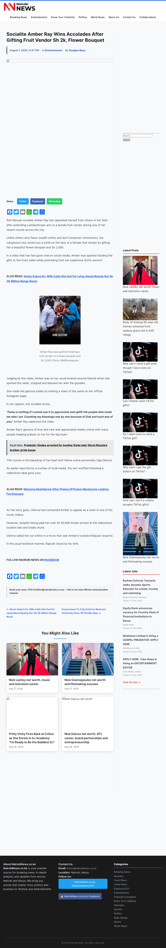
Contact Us (129, 17)
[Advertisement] (141, 80)
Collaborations (147, 17)
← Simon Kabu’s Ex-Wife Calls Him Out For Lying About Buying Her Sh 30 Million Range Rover (31, 613)
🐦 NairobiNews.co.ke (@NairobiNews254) (83, 884)
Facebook (37, 201)
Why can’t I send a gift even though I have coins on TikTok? (140, 367)
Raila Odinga (120, 917)
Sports (117, 921)
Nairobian (119, 905)
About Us (113, 17)
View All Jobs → (131, 682)
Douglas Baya (77, 50)
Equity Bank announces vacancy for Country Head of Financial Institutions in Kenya (141, 614)
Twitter (23, 201)
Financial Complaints (125, 897)
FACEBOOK (51, 560)
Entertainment (39, 17)
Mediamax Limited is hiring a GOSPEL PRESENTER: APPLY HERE (141, 640)
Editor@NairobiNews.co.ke (81, 868)
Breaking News (18, 17)
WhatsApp (54, 201)
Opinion (118, 909)
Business (119, 876)
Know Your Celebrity (63, 17)
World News (98, 17)
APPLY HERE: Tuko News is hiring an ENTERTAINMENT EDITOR (140, 663)
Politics (83, 17)
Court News (120, 880)
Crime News (120, 884)
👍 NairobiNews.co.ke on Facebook (80, 896)
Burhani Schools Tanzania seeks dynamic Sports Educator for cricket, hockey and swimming (140, 587)
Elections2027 (122, 888)
